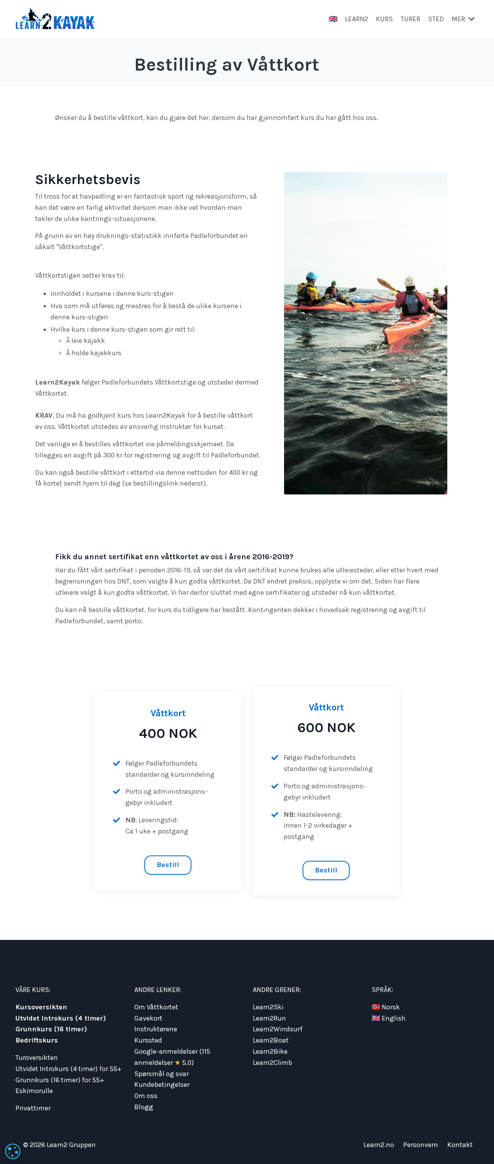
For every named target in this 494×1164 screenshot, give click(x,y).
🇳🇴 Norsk (386, 1007)
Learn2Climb (272, 1062)
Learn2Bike (270, 1051)
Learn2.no (379, 1144)
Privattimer (33, 1108)
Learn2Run (269, 1018)
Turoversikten (36, 1057)
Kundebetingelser (161, 1084)
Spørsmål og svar (161, 1074)
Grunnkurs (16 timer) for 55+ (59, 1080)
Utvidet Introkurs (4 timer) (60, 1018)
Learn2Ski (268, 1007)
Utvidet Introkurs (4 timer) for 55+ (68, 1068)
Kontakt (460, 1144)
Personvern (420, 1144)
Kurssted (148, 1040)
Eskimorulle (34, 1090)
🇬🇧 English (389, 1018)
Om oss (145, 1095)
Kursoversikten (41, 1007)
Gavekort (148, 1018)
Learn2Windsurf (278, 1029)
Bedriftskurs (36, 1040)
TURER (410, 19)
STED (436, 19)
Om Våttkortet (156, 1007)
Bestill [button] (168, 864)
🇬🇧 (333, 19)
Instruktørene (155, 1029)
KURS (384, 19)
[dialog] (13, 1151)
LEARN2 (356, 19)
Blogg (143, 1107)
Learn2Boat (271, 1040)
